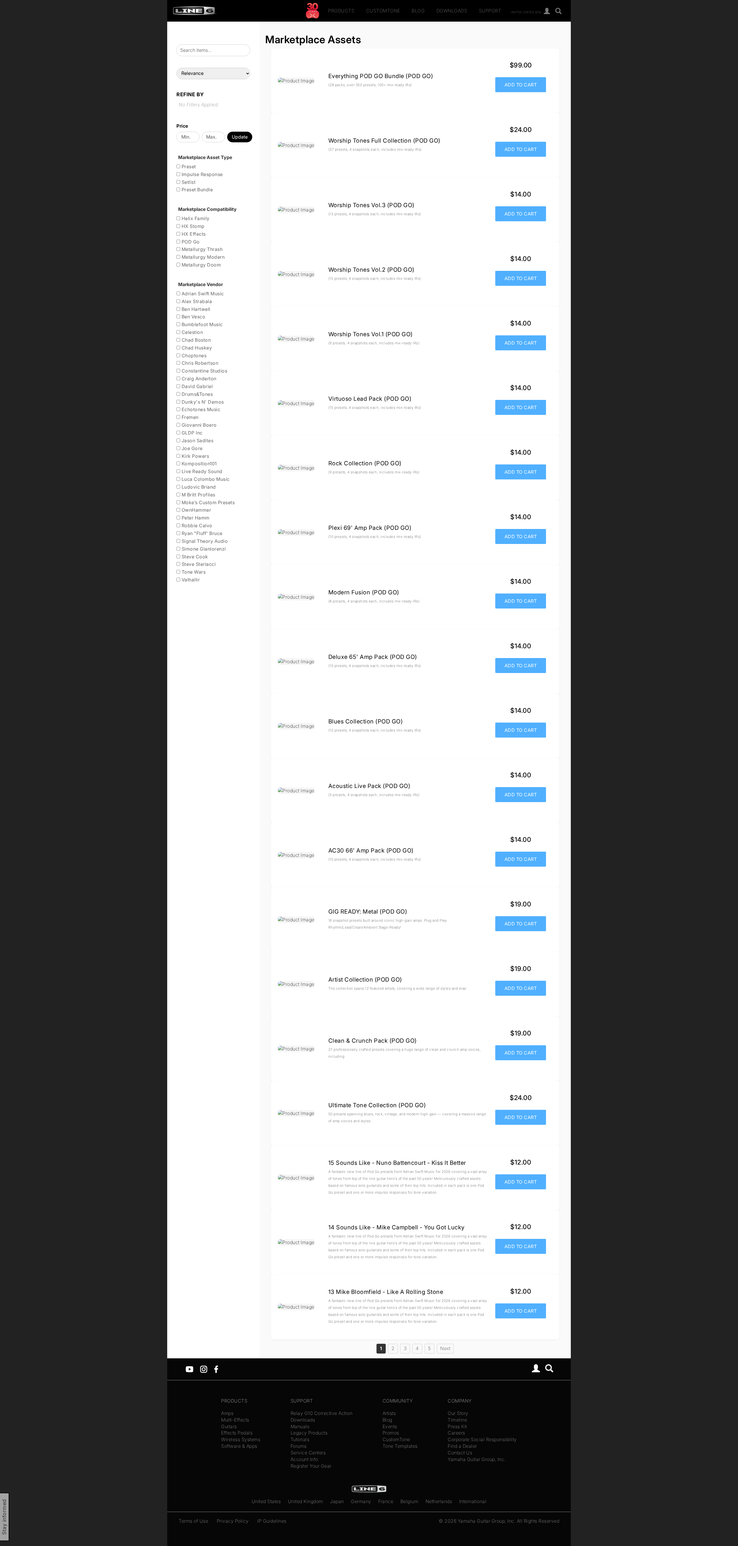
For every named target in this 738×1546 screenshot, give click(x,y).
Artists (389, 1413)
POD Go (190, 242)
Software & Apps (239, 1446)
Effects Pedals (237, 1433)
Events (390, 1426)
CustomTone (383, 11)
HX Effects (193, 234)
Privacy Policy (233, 1521)
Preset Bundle (196, 189)
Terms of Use (193, 1521)
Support (490, 11)
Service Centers (308, 1453)
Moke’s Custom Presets (207, 502)
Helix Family (195, 218)
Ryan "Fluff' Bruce (201, 533)
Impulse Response (201, 174)
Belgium (409, 1501)
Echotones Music (200, 409)
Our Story (458, 1413)
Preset (188, 166)
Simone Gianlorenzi (203, 549)
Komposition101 (198, 463)
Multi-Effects (235, 1420)
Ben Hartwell (195, 309)
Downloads (451, 11)
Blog (418, 11)
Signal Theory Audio (204, 541)
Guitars (229, 1426)
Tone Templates (400, 1446)
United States (266, 1501)
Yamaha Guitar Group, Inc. (477, 1459)
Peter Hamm (195, 518)
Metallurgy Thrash (201, 249)
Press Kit (457, 1426)
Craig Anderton (198, 378)
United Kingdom (305, 1501)
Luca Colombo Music (205, 479)
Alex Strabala (196, 301)
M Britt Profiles (197, 495)
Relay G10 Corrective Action (322, 1413)
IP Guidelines (272, 1521)
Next (445, 1348)
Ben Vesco (192, 317)
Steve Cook (194, 557)
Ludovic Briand (198, 487)
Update (240, 137)
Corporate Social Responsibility (482, 1439)
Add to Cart (520, 85)
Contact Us (460, 1453)
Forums (299, 1446)
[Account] (547, 11)
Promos (391, 1433)
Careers (456, 1433)
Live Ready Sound (201, 471)
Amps (227, 1413)
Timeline (457, 1420)
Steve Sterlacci (198, 564)
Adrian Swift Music (202, 293)
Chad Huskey (196, 348)
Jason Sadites (196, 440)
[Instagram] (203, 1369)
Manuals (300, 1426)
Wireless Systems (240, 1439)
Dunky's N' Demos (202, 402)
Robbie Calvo (196, 525)
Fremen (189, 417)
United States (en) (526, 12)
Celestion (191, 332)
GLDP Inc (191, 433)
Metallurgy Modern (202, 257)
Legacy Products (309, 1433)
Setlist (187, 182)
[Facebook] (216, 1369)
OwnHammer (195, 510)
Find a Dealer (462, 1446)
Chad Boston (195, 340)
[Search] (558, 11)
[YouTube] (189, 1369)
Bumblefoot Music (201, 324)
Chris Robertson (199, 363)
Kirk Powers (194, 456)
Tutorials (300, 1439)
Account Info (304, 1459)
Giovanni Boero (198, 425)
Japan (337, 1501)
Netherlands (439, 1501)
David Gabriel (196, 386)
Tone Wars (193, 572)
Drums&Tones (196, 394)
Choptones (193, 355)
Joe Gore (191, 448)
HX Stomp (192, 226)
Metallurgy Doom (200, 265)
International (473, 1501)
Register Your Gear (311, 1466)
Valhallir (190, 580)
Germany (361, 1501)
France (385, 1501)
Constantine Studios (203, 371)
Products (341, 11)
